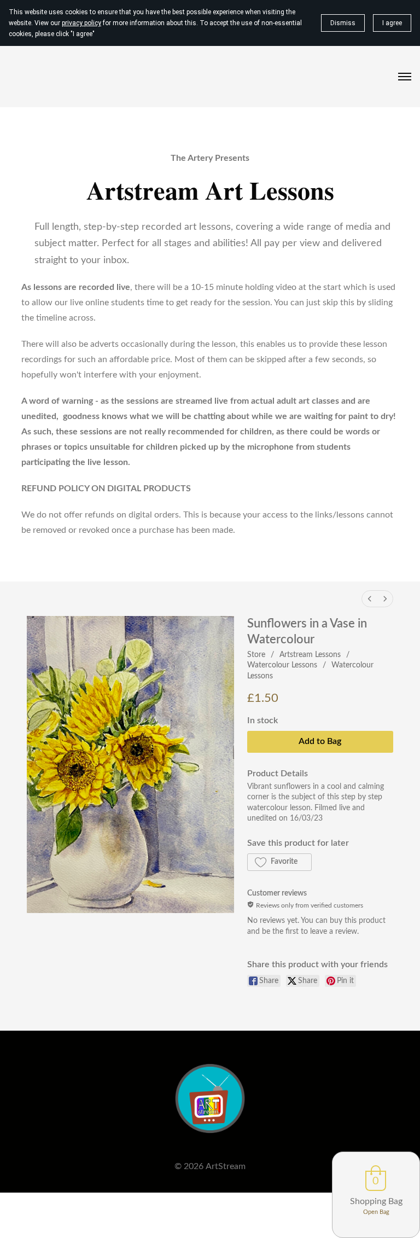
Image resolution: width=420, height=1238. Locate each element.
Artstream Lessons (310, 655)
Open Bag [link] (376, 1212)
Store (256, 655)
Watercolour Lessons (282, 665)
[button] (279, 862)
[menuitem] (369, 599)
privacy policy (81, 23)
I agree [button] (392, 23)
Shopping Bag (376, 1201)
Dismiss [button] (342, 23)
